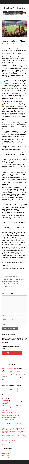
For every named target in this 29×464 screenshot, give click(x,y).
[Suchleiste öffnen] (27, 2)
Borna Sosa (21, 428)
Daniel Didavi (14, 431)
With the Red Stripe (6, 419)
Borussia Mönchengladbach (11, 429)
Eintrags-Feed (5, 453)
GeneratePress (24, 462)
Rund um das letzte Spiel (8, 412)
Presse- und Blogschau (7, 410)
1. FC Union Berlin (15, 427)
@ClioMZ (5, 83)
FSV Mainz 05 (16, 279)
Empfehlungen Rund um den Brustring (11, 402)
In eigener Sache (6, 407)
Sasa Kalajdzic (22, 436)
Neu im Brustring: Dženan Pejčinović (11, 374)
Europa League (15, 432)
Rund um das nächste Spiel (11, 277)
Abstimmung (5, 398)
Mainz (22, 279)
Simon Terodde (15, 439)
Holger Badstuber (13, 435)
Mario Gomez (22, 435)
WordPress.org (5, 457)
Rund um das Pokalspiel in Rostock (10, 368)
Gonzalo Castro (17, 434)
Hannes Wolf (4, 435)
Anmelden (4, 452)
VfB (17, 281)
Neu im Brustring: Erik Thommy (13, 284)
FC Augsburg (21, 432)
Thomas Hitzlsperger (20, 440)
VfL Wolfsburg (18, 442)
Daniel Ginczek (19, 431)
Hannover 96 (8, 435)
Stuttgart (12, 281)
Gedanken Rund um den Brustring (10, 405)
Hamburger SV (22, 434)
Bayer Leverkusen (16, 428)
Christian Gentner (8, 431)
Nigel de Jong (6, 281)
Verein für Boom (6, 381)
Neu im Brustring (6, 409)
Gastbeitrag (5, 403)
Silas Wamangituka (9, 439)
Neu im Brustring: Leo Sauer (9, 378)
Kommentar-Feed (6, 455)
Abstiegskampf (4, 428)
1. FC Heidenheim (5, 427)
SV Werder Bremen (8, 440)
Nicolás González (17, 436)
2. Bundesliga (22, 427)
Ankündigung (5, 400)
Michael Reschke (11, 436)
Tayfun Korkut (14, 440)
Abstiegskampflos (8, 286)
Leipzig (18, 435)
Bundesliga (19, 429)
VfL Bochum (12, 442)
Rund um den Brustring (14, 8)
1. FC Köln (10, 427)
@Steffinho (7, 53)
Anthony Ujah (7, 279)
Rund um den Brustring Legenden (10, 415)
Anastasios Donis (9, 428)
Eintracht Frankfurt (8, 432)
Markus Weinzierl (5, 436)
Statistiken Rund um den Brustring (10, 417)
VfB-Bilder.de (7, 272)
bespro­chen (11, 85)
